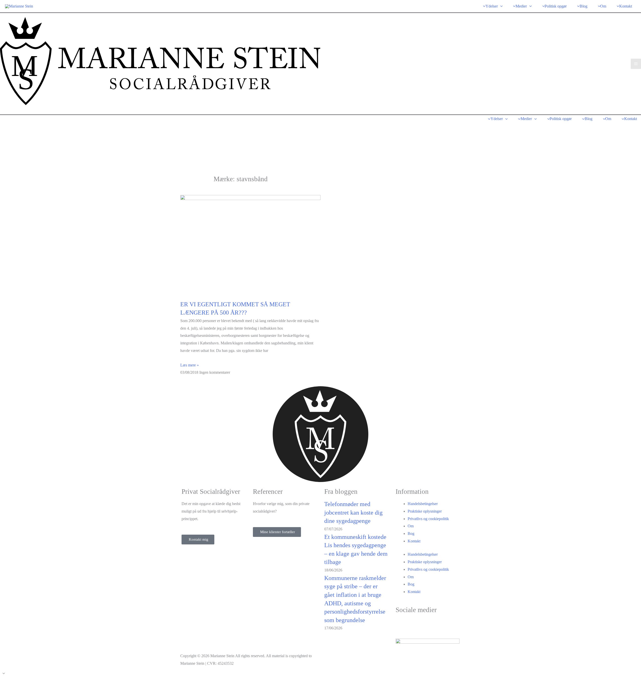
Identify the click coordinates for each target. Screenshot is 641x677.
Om (411, 526)
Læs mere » (189, 365)
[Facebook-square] (402, 624)
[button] (500, 6)
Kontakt (414, 541)
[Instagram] (429, 624)
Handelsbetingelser (423, 504)
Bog (411, 533)
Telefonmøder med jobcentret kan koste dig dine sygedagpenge (353, 512)
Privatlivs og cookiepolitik (428, 519)
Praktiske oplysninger (425, 511)
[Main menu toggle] (636, 64)
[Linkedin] (415, 624)
